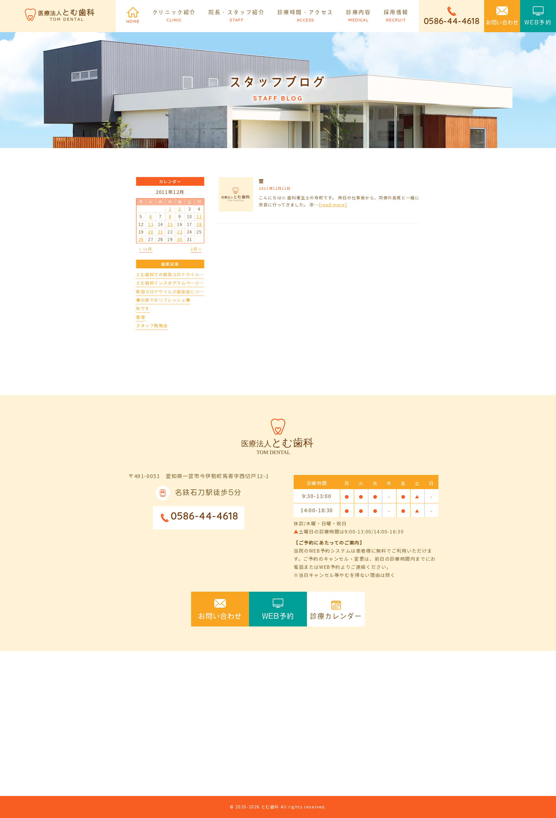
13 (150, 224)
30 (179, 239)
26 (141, 239)
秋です (143, 308)
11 (199, 216)
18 (199, 224)
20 (150, 232)
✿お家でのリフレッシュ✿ (163, 300)
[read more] (333, 204)
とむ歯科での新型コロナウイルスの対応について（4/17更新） (200, 274)
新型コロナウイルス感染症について (172, 291)
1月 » (196, 249)
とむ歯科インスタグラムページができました (181, 283)
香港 (140, 317)
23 (179, 232)
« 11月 (145, 249)
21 (160, 232)
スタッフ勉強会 (152, 325)
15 (170, 224)
